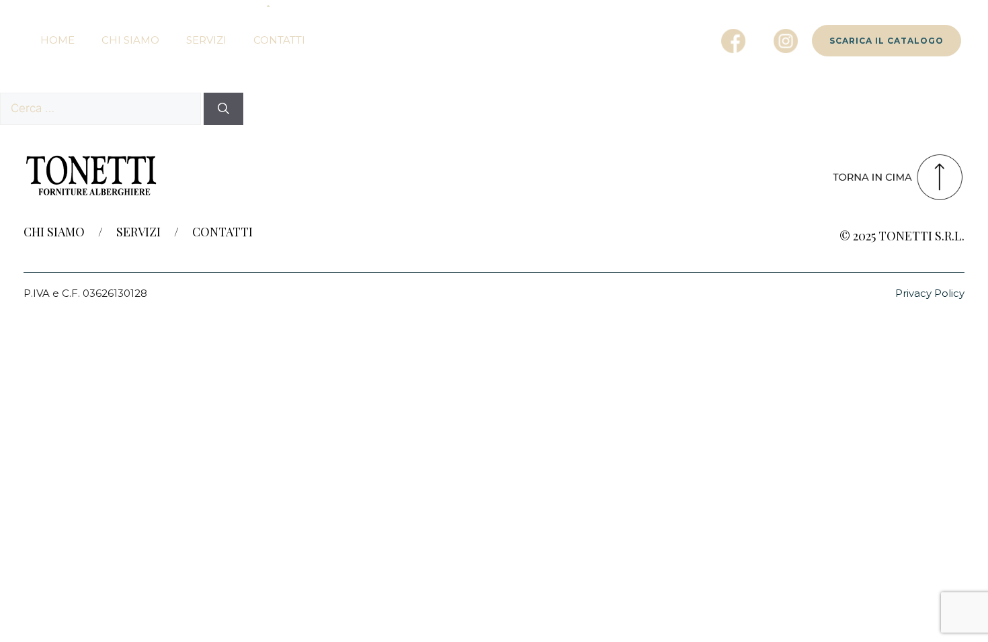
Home (57, 40)
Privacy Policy (929, 293)
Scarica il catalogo (886, 41)
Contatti (279, 40)
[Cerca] (223, 109)
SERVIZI (138, 232)
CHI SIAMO (54, 232)
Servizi (206, 40)
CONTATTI (222, 232)
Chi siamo (130, 40)
